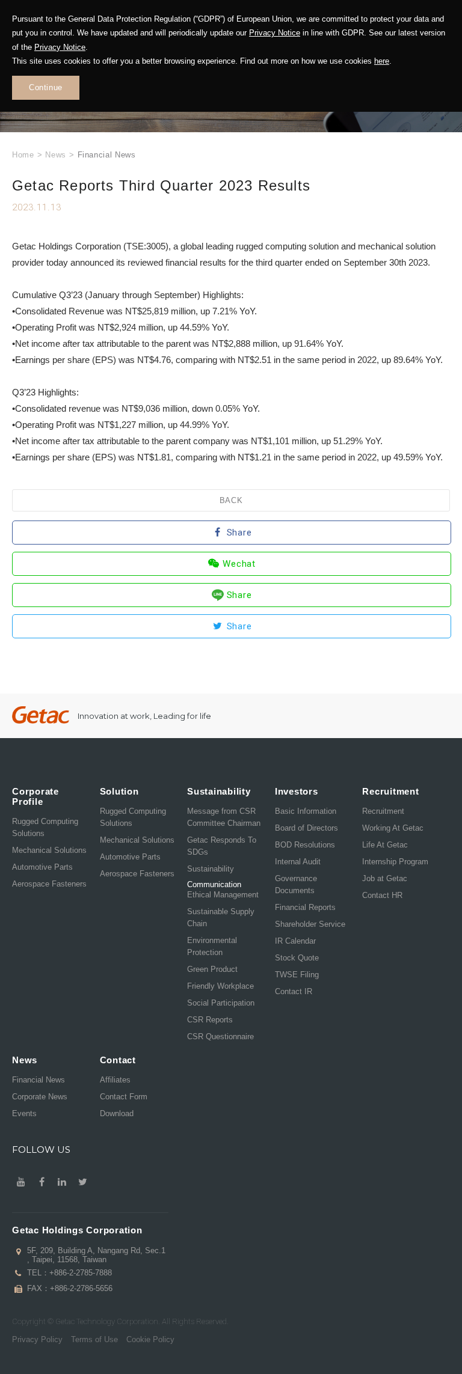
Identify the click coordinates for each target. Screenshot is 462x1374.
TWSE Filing (297, 974)
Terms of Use (94, 1339)
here (381, 61)
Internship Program (395, 861)
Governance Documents (296, 884)
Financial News (38, 1079)
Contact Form (123, 1096)
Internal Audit (298, 861)
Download (117, 1113)
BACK (231, 500)
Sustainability (210, 868)
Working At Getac (393, 827)
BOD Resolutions (305, 844)
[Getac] (40, 715)
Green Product (212, 969)
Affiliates (115, 1079)
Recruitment (383, 811)
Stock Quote (297, 957)
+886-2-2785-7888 (80, 1272)
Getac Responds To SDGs (221, 845)
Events (24, 1113)
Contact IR (293, 991)
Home (23, 154)
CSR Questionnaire (220, 1036)
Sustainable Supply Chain (220, 917)
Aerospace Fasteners (49, 883)
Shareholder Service (310, 924)
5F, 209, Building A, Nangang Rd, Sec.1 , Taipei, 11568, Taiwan (96, 1255)
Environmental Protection (212, 946)
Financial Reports (305, 907)
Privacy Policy (37, 1339)
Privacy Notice (274, 32)
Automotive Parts (42, 867)
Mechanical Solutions (49, 850)
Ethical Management (223, 894)
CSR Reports (210, 1019)
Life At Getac (385, 844)
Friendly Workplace (220, 986)
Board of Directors (306, 827)
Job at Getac (384, 878)
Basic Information (305, 811)
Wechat (239, 563)
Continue (46, 87)
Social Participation (220, 1002)
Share (239, 532)
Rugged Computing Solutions (45, 827)
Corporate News (39, 1096)
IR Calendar (295, 940)
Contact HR (382, 895)
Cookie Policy (150, 1339)
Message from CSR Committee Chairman (223, 817)
